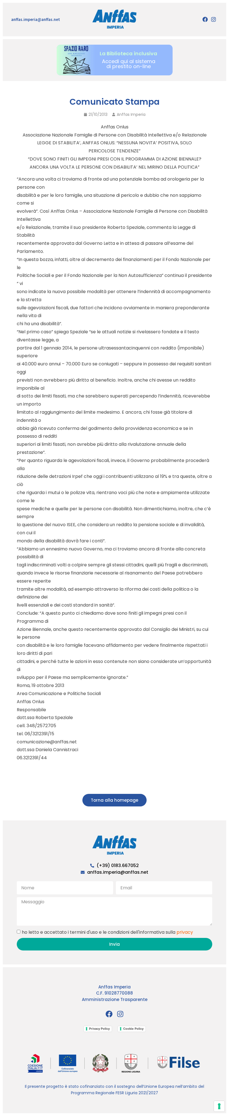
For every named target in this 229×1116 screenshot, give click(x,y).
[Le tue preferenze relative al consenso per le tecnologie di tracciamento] (219, 1106)
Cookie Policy (133, 1029)
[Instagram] (213, 19)
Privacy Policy (99, 1029)
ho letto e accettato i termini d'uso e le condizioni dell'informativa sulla (107, 932)
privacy (184, 932)
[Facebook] (205, 19)
